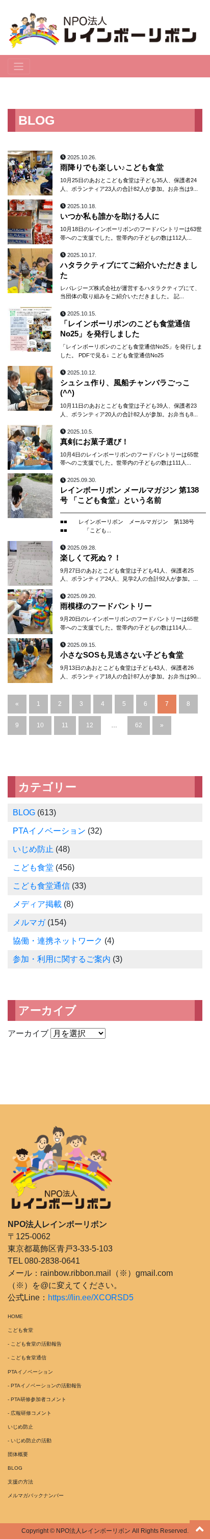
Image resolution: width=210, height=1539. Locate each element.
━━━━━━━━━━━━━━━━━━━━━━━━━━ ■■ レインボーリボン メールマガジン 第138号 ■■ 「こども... (133, 521)
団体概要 (18, 1454)
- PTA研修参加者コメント (37, 1399)
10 (40, 725)
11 (65, 725)
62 (138, 725)
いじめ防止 (33, 849)
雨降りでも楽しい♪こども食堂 (112, 167)
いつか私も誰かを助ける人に (110, 216)
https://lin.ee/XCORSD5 (91, 1297)
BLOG (24, 812)
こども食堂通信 (41, 885)
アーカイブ (28, 1033)
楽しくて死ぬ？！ (90, 558)
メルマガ (29, 922)
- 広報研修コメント (29, 1413)
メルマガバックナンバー (36, 1495)
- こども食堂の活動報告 (35, 1344)
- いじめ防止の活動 (29, 1440)
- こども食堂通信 (27, 1357)
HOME (15, 1316)
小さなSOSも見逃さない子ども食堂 (121, 655)
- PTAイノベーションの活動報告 (45, 1385)
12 (89, 725)
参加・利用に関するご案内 (62, 959)
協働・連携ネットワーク (57, 940)
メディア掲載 (37, 904)
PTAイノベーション (49, 830)
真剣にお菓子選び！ (94, 442)
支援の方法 (20, 1482)
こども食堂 (33, 867)
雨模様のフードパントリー (106, 606)
